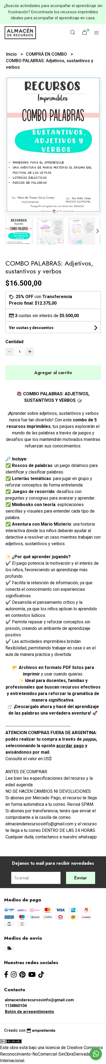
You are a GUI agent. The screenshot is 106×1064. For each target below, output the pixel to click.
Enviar (80, 878)
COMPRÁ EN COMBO (47, 54)
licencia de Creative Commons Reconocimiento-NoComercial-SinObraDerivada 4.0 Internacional (51, 1054)
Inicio (12, 54)
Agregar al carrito (53, 373)
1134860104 (16, 1005)
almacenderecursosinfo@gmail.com (39, 1000)
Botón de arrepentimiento (29, 1011)
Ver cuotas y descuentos (31, 328)
